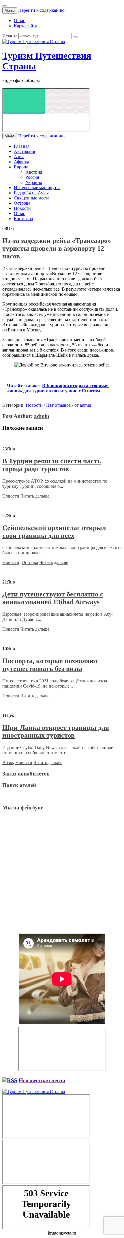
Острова (22, 203)
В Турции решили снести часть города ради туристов (51, 465)
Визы (7, 762)
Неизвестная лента (42, 1080)
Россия (32, 177)
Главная (21, 146)
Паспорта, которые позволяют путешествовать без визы (50, 664)
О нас (19, 20)
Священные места (31, 197)
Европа (21, 166)
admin (85, 405)
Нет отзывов (58, 405)
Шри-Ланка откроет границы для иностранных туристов (55, 731)
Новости (22, 208)
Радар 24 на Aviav (31, 192)
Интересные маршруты (37, 187)
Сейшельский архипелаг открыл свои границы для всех (54, 531)
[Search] (75, 37)
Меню (10, 10)
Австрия (33, 172)
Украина (33, 182)
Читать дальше (34, 496)
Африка (21, 161)
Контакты (23, 218)
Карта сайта (25, 25)
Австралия (24, 151)
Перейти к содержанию (41, 10)
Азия (19, 156)
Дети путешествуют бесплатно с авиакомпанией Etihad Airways (52, 598)
